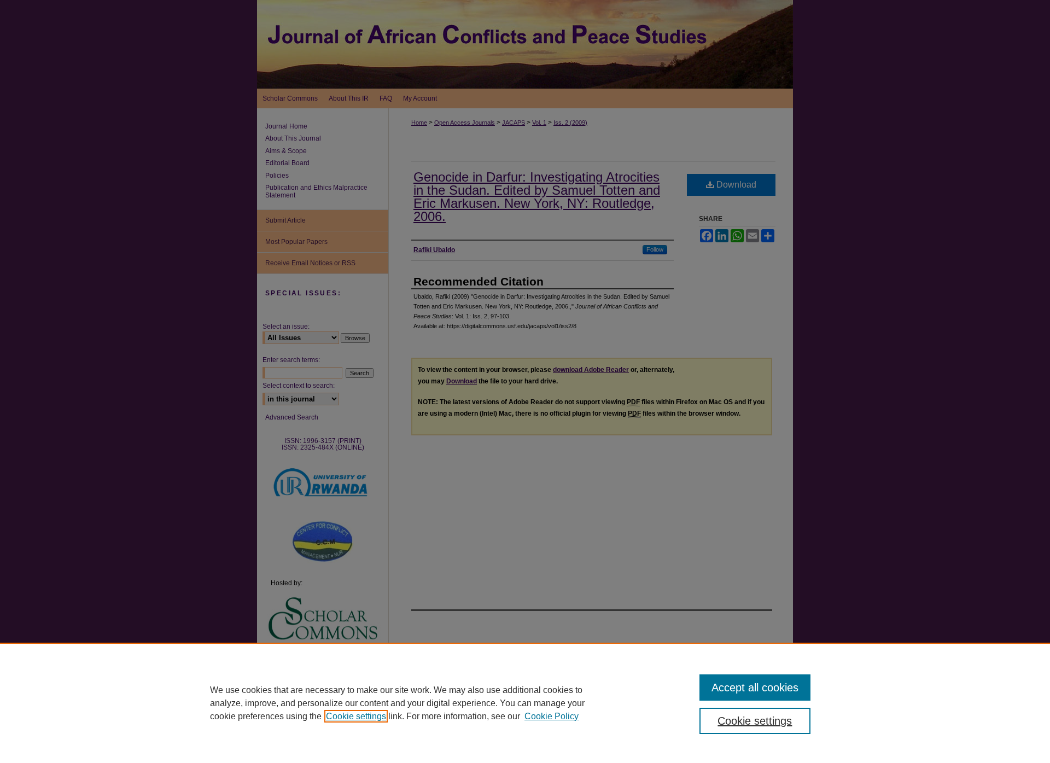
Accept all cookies (754, 688)
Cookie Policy (551, 716)
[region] (525, 703)
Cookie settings (356, 716)
